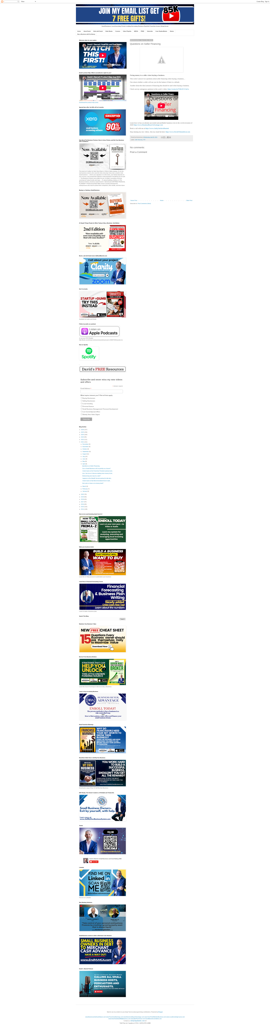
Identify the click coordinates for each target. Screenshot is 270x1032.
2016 (82, 504)
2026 (82, 429)
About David (87, 31)
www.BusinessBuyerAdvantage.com (133, 1017)
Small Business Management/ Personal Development (100, 409)
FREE (142, 31)
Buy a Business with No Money (86, 34)
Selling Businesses (89, 401)
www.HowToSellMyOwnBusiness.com (155, 1017)
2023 (82, 437)
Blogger (160, 1012)
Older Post (189, 200)
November (85, 446)
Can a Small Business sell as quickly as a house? (96, 468)
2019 (82, 497)
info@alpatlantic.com (137, 1021)
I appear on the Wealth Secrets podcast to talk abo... (97, 478)
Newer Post (133, 200)
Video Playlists (127, 31)
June (84, 459)
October (84, 449)
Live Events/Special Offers (91, 412)
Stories (172, 31)
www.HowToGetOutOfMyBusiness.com (119, 1018)
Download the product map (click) (88, 102)
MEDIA (136, 31)
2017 (82, 502)
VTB (144, 139)
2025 (82, 432)
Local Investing (88, 403)
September (85, 451)
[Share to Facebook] (168, 137)
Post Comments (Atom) (144, 203)
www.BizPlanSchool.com (138, 1018)
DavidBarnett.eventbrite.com (153, 1018)
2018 (82, 499)
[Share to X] (166, 137)
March (84, 486)
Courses (117, 31)
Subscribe (150, 31)
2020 (82, 494)
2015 (82, 506)
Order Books (109, 31)
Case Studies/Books (161, 31)
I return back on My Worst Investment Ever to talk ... (96, 480)
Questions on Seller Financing (91, 466)
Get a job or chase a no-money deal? (92, 483)
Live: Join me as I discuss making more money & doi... (97, 473)
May (83, 461)
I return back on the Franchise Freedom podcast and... (97, 471)
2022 (82, 439)
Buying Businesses (89, 398)
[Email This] (162, 137)
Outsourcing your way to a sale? (91, 476)
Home (79, 31)
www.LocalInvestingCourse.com (175, 1017)
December (85, 444)
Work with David (98, 31)
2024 (82, 434)
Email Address (85, 388)
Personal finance (88, 406)
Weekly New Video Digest (91, 414)
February (85, 489)
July (83, 456)
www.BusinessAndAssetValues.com (95, 1017)
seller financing (138, 139)
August (84, 454)
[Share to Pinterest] (170, 137)
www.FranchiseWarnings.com (114, 1017)
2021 (82, 442)
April (83, 464)
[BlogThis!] (164, 137)
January (84, 491)
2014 (82, 509)
